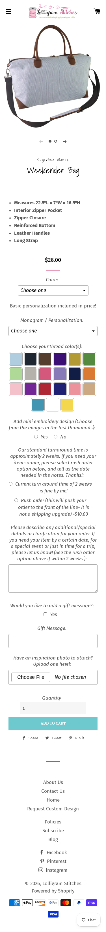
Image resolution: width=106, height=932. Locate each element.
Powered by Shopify (53, 891)
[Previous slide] (41, 141)
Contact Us (53, 791)
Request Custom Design (53, 809)
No (63, 437)
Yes (44, 437)
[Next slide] (65, 141)
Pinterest (56, 861)
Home (53, 800)
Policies (53, 822)
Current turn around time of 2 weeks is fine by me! (53, 487)
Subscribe (53, 831)
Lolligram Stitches (61, 884)
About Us (53, 782)
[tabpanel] (53, 74)
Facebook (56, 853)
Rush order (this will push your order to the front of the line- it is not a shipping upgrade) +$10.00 (53, 507)
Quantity (51, 698)
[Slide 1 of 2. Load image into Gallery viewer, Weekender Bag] (50, 141)
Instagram (56, 870)
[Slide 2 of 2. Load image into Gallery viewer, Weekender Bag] (56, 141)
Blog (53, 839)
